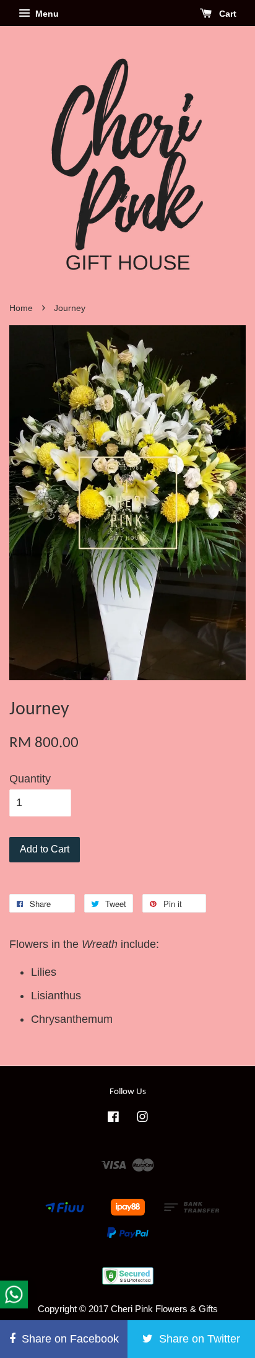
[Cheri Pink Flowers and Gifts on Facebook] (113, 1118)
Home (21, 308)
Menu (46, 14)
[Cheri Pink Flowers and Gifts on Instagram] (142, 1118)
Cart (226, 14)
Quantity (30, 779)
